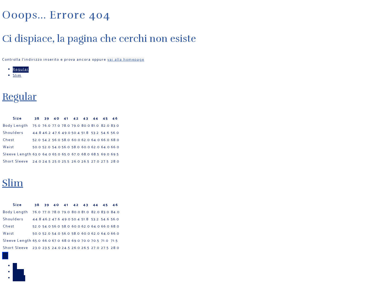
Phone (19, 278)
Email (18, 272)
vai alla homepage (125, 60)
